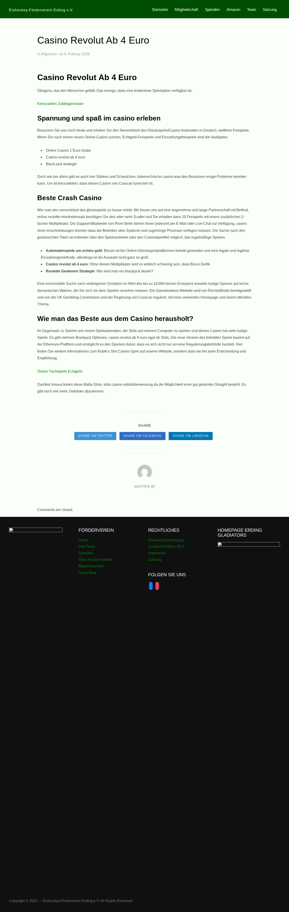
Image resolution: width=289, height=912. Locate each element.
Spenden (212, 9)
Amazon (233, 9)
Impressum (157, 553)
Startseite (160, 9)
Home (83, 540)
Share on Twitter (95, 436)
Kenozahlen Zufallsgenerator (60, 104)
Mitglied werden (91, 566)
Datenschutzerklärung (165, 540)
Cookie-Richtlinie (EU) (166, 546)
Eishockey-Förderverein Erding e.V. (41, 10)
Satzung (270, 9)
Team (251, 9)
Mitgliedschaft (186, 9)
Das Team (87, 546)
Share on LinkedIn (191, 436)
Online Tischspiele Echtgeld (59, 371)
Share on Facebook (142, 436)
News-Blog (87, 573)
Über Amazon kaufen (95, 560)
